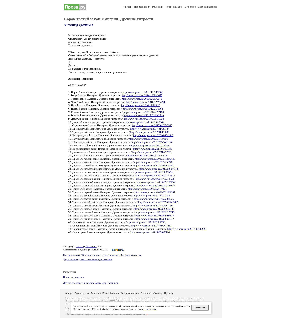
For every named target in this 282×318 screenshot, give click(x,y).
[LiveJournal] (122, 250)
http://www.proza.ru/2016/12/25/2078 (142, 98)
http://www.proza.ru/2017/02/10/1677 (155, 175)
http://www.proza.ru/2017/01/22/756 (151, 152)
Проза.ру (168, 293)
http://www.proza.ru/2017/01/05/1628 (144, 118)
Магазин (177, 7)
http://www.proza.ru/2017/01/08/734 (149, 128)
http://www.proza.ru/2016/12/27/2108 (144, 112)
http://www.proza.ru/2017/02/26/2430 (154, 208)
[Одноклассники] (116, 250)
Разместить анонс (110, 255)
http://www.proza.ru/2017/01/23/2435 (155, 158)
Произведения (142, 7)
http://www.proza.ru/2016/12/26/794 (145, 102)
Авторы (128, 7)
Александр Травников (78, 25)
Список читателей (71, 255)
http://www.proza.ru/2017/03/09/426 (150, 232)
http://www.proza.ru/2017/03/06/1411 (151, 225)
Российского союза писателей (134, 314)
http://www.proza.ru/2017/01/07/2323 (152, 125)
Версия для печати (91, 255)
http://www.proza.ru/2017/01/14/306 (148, 138)
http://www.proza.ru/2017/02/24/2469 (158, 202)
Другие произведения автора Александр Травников (87, 259)
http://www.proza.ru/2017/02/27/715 (155, 212)
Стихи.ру (157, 293)
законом (112, 300)
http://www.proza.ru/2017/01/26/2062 (153, 165)
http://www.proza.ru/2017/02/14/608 (155, 178)
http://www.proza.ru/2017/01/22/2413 (147, 155)
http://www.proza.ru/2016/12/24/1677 (142, 95)
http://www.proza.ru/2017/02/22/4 (152, 195)
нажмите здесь (150, 309)
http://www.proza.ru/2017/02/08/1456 (153, 172)
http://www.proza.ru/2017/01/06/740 (144, 122)
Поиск (168, 7)
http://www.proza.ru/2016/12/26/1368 (143, 108)
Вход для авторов (207, 7)
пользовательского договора (182, 298)
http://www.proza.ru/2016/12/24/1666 (143, 92)
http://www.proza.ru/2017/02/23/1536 (154, 198)
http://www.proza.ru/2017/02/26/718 (152, 205)
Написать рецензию (73, 277)
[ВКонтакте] (113, 250)
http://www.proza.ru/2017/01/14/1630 (151, 142)
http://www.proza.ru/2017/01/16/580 (152, 148)
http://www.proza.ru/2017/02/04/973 (158, 168)
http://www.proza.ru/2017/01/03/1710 (144, 115)
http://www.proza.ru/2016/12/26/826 (140, 105)
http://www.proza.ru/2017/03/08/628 (186, 228)
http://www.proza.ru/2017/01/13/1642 (153, 135)
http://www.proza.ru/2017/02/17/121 (147, 188)
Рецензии (157, 7)
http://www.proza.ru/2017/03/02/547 (154, 218)
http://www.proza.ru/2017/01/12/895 (149, 132)
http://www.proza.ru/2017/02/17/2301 (155, 192)
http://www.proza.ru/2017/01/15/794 (150, 145)
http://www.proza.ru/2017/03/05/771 (146, 222)
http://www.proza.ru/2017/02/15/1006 (156, 182)
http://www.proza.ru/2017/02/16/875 (155, 185)
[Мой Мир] (119, 250)
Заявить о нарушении (131, 255)
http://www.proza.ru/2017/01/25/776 (153, 162)
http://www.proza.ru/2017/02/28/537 (154, 215)
